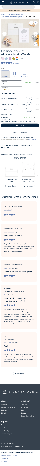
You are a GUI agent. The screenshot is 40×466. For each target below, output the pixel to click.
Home (3, 14)
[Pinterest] (10, 443)
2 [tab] (21, 191)
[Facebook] (8, 443)
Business (4, 410)
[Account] (34, 2)
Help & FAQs (5, 431)
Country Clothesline (9, 232)
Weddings (4, 404)
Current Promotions (27, 416)
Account (3, 425)
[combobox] (20, 7)
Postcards (24, 76)
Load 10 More (19, 373)
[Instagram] (13, 443)
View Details (32, 139)
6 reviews (16, 63)
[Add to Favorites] (31, 23)
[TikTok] (2, 443)
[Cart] (38, 2)
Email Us (20, 446)
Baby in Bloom (7, 342)
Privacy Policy (5, 458)
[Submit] (37, 7)
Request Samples (6, 434)
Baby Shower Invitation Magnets (11, 16)
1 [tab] (19, 191)
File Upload (4, 428)
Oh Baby (6, 295)
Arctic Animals (7, 268)
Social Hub (24, 407)
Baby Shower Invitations (16, 14)
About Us (24, 404)
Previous (4, 34)
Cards (15, 76)
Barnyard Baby (7, 210)
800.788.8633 (7, 446)
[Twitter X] (5, 443)
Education (4, 413)
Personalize (20, 125)
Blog (22, 410)
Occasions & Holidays (8, 407)
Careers (23, 413)
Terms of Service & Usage (9, 455)
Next (35, 34)
